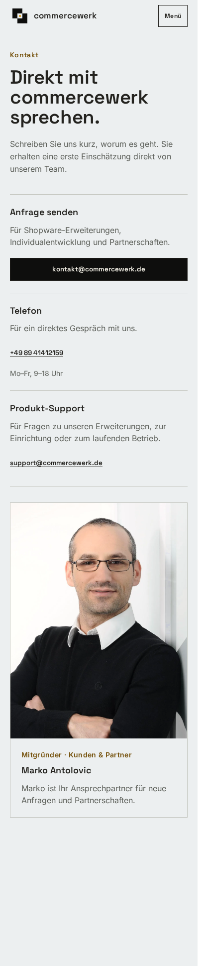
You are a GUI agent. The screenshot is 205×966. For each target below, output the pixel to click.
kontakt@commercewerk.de (99, 269)
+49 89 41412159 (36, 353)
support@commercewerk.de (56, 463)
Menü (173, 16)
